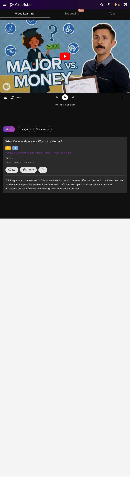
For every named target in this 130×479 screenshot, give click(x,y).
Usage (24, 129)
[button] (5, 97)
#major (39, 152)
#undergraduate (25, 152)
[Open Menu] (5, 5)
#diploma (65, 152)
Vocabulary (42, 129)
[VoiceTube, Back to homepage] (20, 4)
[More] (124, 97)
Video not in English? (65, 104)
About (8, 129)
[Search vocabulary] (102, 5)
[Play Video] (65, 56)
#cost (56, 152)
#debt (48, 152)
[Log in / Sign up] (125, 5)
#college (10, 152)
